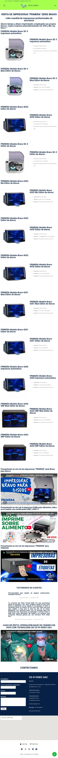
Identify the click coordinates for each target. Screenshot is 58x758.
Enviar (3, 708)
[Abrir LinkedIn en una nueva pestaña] (32, 749)
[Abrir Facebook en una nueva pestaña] (21, 749)
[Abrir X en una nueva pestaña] (25, 749)
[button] (54, 754)
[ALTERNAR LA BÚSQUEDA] (4, 5)
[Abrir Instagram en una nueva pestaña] (29, 749)
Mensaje (3, 696)
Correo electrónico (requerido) (10, 685)
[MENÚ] (55, 5)
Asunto (3, 690)
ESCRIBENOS (4, 679)
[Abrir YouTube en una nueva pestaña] (36, 749)
